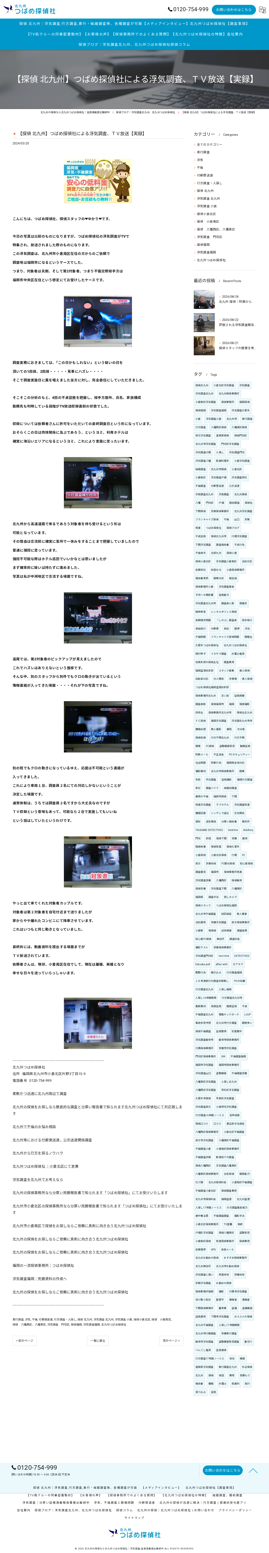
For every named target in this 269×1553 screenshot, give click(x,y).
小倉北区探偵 (218, 855)
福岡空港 (226, 1199)
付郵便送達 (46, 1319)
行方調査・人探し (65, 1319)
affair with (222, 964)
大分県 (241, 729)
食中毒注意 (201, 1215)
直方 (197, 863)
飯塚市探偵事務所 (229, 1039)
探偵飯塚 (237, 880)
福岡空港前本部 (204, 670)
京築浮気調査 (203, 1283)
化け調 (199, 1182)
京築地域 (211, 863)
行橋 (234, 855)
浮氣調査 (224, 494)
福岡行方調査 (244, 779)
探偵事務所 (227, 402)
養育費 (223, 1308)
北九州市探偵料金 (205, 1199)
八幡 (197, 502)
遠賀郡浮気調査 (204, 1367)
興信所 (220, 939)
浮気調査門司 (236, 452)
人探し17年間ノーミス (208, 1207)
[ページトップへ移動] (253, 1470)
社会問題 (200, 762)
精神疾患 (200, 611)
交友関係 (239, 813)
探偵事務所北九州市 (220, 712)
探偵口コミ (201, 1123)
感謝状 (243, 603)
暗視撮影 (245, 704)
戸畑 (221, 502)
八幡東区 (237, 888)
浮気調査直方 (203, 1106)
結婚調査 (200, 469)
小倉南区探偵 (203, 1241)
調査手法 (213, 897)
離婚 (211, 1383)
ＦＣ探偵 (200, 720)
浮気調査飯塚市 (204, 1039)
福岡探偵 (244, 402)
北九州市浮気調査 (205, 444)
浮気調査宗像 (203, 880)
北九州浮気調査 (243, 511)
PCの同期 (239, 981)
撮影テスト (201, 947)
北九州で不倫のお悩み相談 (34, 1127)
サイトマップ (134, 1517)
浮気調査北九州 (204, 393)
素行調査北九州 (228, 1367)
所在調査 (211, 779)
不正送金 (219, 754)
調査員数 (200, 704)
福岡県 (199, 897)
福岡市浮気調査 (204, 1064)
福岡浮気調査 (218, 720)
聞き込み (216, 972)
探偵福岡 (76, 1324)
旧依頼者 (227, 930)
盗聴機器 (221, 1073)
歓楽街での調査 (225, 1157)
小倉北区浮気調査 (224, 385)
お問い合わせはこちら (234, 10)
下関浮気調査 (203, 544)
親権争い (247, 1022)
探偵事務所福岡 (204, 1291)
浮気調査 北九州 (104, 1319)
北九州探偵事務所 (229, 393)
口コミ (217, 1123)
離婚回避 (200, 813)
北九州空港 (243, 1199)
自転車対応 (201, 678)
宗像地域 (239, 1274)
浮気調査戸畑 (218, 477)
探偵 (211, 1375)
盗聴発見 (244, 1232)
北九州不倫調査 (204, 1325)
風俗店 (233, 578)
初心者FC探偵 (203, 939)
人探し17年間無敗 (229, 1325)
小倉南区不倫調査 (242, 1182)
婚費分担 (219, 578)
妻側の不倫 (201, 796)
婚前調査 (234, 502)
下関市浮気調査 (220, 1316)
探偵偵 (212, 930)
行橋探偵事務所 (204, 1048)
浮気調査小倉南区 (226, 561)
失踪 (197, 779)
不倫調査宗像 (239, 1073)
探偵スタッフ (203, 905)
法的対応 (247, 561)
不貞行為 (239, 544)
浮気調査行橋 (203, 452)
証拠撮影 (227, 779)
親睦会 (248, 636)
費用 (231, 1375)
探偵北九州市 (218, 536)
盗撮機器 (247, 1308)
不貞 (244, 1006)
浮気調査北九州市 (205, 603)
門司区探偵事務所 (205, 1056)
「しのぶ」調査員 (226, 620)
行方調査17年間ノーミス (209, 1358)
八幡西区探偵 (218, 427)
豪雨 (229, 729)
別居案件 (237, 1031)
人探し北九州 (229, 1081)
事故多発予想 (203, 1022)
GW (223, 1056)
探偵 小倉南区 (161, 1319)
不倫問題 (200, 636)
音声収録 (234, 1115)
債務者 (246, 1299)
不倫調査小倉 (203, 1148)
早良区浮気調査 (225, 1098)
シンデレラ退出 (220, 813)
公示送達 (234, 485)
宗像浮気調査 (218, 922)
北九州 (199, 1375)
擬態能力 (244, 1173)
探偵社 (249, 502)
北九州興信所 (203, 1266)
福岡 (231, 704)
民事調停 (200, 1249)
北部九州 (216, 553)
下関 (234, 796)
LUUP (247, 1014)
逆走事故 (211, 821)
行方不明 (239, 737)
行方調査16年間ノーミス (209, 1115)
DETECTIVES (241, 955)
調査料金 (234, 939)
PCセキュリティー (239, 754)
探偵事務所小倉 (204, 586)
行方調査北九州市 (232, 997)
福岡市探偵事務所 (229, 1064)
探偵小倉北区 (142, 1319)
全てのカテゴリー (210, 145)
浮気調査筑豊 (242, 804)
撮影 (221, 1291)
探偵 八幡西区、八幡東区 (29, 1324)
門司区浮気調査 (230, 444)
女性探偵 (229, 1173)
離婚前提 (200, 729)
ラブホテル (222, 804)
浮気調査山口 (203, 1073)
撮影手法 (239, 1215)
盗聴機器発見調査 (229, 1341)
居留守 (220, 1299)
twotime (233, 830)
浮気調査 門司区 (58, 1324)
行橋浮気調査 (239, 536)
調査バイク (212, 788)
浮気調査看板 (226, 586)
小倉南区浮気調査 (205, 402)
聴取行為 (200, 972)
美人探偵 (244, 670)
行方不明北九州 (220, 737)
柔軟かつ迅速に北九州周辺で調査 (40, 1094)
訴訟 (226, 628)
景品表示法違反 (235, 1123)
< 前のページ (24, 1340)
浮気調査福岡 (91, 1324)
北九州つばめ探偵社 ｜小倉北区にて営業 (46, 1166)
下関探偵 (200, 511)
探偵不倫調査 (203, 1031)
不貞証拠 (200, 536)
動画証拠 (245, 746)
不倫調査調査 (221, 1215)
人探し (220, 452)
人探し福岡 (225, 989)
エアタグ (238, 964)
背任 (232, 1358)
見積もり (245, 1375)
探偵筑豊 (216, 846)
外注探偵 (247, 1367)
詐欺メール (201, 754)
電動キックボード (229, 1014)
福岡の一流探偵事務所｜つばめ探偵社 (43, 1266)
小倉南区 (200, 477)
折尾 (208, 838)
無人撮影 (216, 729)
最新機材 (200, 1006)
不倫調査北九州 (204, 1014)
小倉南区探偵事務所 (227, 1148)
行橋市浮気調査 (238, 1291)
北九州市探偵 (218, 469)
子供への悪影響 (204, 594)
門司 (197, 838)
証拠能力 (224, 594)
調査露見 (200, 872)
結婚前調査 (230, 788)
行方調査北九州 (204, 989)
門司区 (210, 502)
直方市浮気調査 (204, 1140)
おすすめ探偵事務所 (235, 1257)
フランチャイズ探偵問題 (225, 636)
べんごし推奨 (203, 1350)
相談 (221, 1375)
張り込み (200, 1392)
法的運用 (200, 922)
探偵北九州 (201, 385)
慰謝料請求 (222, 460)
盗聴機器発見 (227, 746)
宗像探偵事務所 (222, 947)
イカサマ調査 (218, 653)
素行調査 (18, 1319)
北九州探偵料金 (217, 1182)
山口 (236, 519)
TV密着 (228, 1224)
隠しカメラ (230, 897)
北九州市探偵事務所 (222, 771)
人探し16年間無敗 (205, 997)
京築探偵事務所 (220, 511)
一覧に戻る (97, 1340)
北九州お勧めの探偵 (207, 1257)
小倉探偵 (200, 855)
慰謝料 (236, 1383)
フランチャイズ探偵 (207, 519)
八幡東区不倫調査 (229, 1140)
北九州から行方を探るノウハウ (38, 1153)
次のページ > (171, 1340)
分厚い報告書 (229, 821)
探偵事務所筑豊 (233, 872)
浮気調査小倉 (213, 418)
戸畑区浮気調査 (204, 1232)
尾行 (247, 1383)
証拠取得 (221, 1031)
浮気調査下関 (218, 888)
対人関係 (219, 678)
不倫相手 (200, 553)
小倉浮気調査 (242, 460)
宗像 (234, 838)
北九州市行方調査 (226, 1022)
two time (224, 955)
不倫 (34, 1319)
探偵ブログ (233, 527)
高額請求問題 (203, 620)
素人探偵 (247, 678)
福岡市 (215, 872)
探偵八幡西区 (203, 1165)
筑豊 (197, 527)
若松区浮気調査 (230, 1090)
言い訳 (225, 695)
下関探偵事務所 (204, 1308)
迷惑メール (227, 1249)
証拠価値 (221, 1350)
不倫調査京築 (203, 1157)
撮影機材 (200, 771)
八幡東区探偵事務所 (207, 1173)
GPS (213, 1249)
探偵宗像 (200, 888)
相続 (240, 1224)
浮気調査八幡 (203, 460)
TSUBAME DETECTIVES (209, 830)
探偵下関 (221, 838)
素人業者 (242, 913)
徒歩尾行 (247, 620)
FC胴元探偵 (228, 863)
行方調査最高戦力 (237, 1207)
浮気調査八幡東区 (226, 1165)
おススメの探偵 (243, 1316)
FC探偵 (210, 746)
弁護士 (223, 1383)
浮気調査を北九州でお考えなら (38, 1180)
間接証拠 (232, 1006)
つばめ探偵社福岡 (226, 905)
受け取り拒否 (203, 1299)
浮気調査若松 (239, 477)
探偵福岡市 (217, 704)
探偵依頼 (200, 737)
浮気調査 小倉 (123, 1319)
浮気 (27, 1319)
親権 (197, 746)
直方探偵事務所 (240, 922)
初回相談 (226, 913)
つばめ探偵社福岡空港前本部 (212, 687)
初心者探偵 (246, 863)
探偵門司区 (240, 435)
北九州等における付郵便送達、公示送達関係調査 (52, 1140)
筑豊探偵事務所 (225, 1241)
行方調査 (200, 427)
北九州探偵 (240, 494)
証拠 (213, 1392)
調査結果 (242, 930)
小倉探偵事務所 (235, 569)
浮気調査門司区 (204, 955)
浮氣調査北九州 (204, 494)
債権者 (233, 1299)
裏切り (248, 1341)
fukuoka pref (202, 964)
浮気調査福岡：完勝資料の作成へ (40, 1279)
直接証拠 (216, 1006)
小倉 (197, 418)
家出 (197, 788)
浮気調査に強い (204, 1274)
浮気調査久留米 (240, 410)
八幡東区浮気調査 (205, 1081)
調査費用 (229, 662)
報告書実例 (201, 578)
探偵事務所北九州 (205, 695)
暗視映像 (200, 846)
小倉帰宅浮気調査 (226, 1106)
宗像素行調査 (229, 1333)
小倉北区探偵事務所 (207, 1224)
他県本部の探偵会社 (207, 662)
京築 (247, 519)
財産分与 (216, 569)
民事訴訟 (200, 569)
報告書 (199, 1383)
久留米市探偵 (203, 1098)
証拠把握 (239, 695)
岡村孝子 (200, 653)
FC (243, 855)
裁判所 (246, 821)
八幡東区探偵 (239, 427)
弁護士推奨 (238, 653)
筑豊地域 (224, 1274)
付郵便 (215, 628)
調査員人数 (227, 603)
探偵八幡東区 (226, 1232)
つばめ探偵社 (213, 527)
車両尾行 (200, 628)
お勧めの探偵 (223, 1283)
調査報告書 (222, 544)
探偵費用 (244, 1241)
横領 (242, 1358)
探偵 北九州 (85, 1319)
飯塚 (244, 838)
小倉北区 (237, 469)
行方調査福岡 (234, 972)
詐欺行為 (216, 762)
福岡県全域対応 (235, 762)
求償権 (233, 678)
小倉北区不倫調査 (234, 1131)
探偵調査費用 (229, 1190)
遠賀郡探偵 (222, 435)
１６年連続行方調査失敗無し (212, 981)
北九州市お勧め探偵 (227, 1266)
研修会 (199, 712)
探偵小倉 (232, 553)
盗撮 (234, 1308)
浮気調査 (244, 385)
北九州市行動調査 (205, 1333)
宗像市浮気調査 (228, 1048)
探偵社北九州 (244, 712)
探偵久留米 (233, 846)
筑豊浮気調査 (203, 804)
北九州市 (232, 418)
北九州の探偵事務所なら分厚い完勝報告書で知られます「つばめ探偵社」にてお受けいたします (90, 1193)
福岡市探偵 (220, 796)
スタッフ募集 (226, 670)
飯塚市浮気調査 (204, 1341)
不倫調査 (200, 485)
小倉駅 (199, 930)
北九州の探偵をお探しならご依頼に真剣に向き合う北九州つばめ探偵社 (70, 1239)
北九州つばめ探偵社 (113, 1324)
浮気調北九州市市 (242, 720)
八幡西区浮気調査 (205, 1090)
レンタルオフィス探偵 (224, 611)
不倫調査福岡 (238, 1056)
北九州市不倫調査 (205, 913)
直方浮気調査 (203, 435)
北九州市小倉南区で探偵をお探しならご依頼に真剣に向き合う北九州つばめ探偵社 (79, 1226)
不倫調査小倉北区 (205, 1190)
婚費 (241, 771)
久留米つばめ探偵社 (207, 645)
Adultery (248, 830)
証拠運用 (200, 1316)
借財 (197, 821)
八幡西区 (221, 880)
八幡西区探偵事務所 (207, 1131)
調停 (236, 628)
